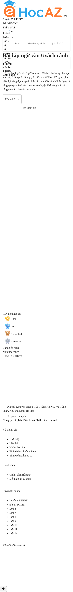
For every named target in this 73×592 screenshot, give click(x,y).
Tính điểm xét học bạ (21, 455)
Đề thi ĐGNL (17, 504)
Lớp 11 (13, 529)
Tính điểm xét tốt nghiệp (23, 451)
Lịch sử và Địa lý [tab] (59, 43)
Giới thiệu (15, 439)
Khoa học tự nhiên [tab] (36, 43)
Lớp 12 (13, 533)
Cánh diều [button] (10, 99)
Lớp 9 (13, 520)
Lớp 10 (13, 525)
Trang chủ (8, 37)
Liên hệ (14, 443)
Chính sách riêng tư (20, 474)
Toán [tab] (17, 43)
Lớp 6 (13, 508)
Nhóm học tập (17, 447)
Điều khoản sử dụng (20, 478)
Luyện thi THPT (19, 500)
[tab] (29, 108)
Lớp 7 (13, 512)
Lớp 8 (13, 516)
